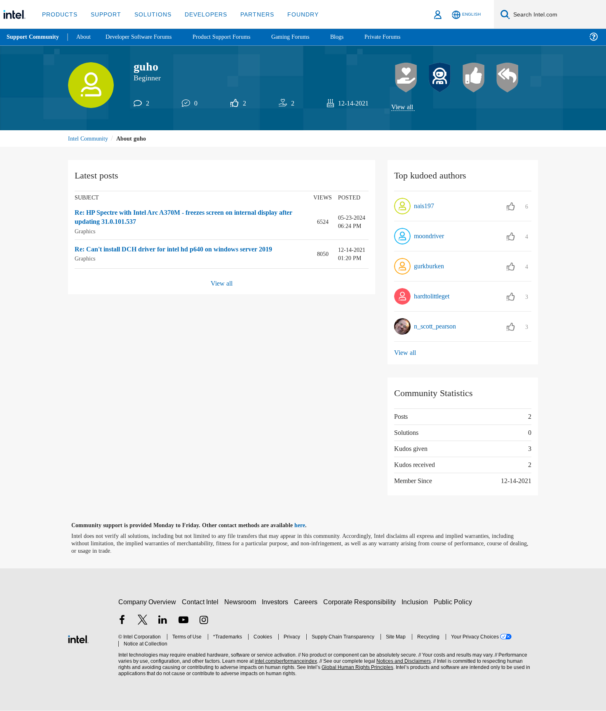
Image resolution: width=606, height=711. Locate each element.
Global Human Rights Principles (355, 668)
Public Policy (454, 602)
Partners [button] (249, 14)
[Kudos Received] (406, 78)
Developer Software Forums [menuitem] (144, 37)
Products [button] (59, 14)
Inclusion (417, 602)
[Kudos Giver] (474, 78)
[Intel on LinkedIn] (163, 621)
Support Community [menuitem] (34, 37)
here (307, 525)
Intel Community (89, 139)
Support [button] (103, 14)
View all (402, 107)
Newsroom (242, 602)
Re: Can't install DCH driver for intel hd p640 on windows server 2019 (183, 249)
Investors (276, 602)
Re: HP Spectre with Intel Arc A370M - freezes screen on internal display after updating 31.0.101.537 (187, 218)
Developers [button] (200, 14)
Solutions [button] (149, 14)
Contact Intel (201, 602)
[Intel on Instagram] (204, 621)
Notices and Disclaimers (400, 662)
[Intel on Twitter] (143, 621)
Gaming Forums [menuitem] (305, 37)
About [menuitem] (86, 37)
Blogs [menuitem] (353, 37)
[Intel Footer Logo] (78, 638)
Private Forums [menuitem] (400, 37)
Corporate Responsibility (361, 602)
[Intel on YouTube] (183, 621)
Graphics (86, 232)
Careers (307, 602)
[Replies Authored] (507, 78)
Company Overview (147, 602)
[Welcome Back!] (440, 78)
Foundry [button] (293, 14)
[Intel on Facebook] (122, 621)
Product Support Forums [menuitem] (233, 37)
